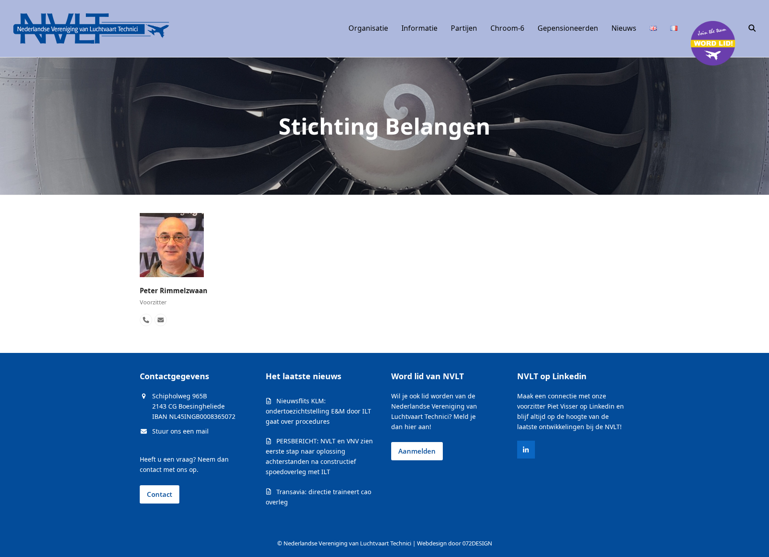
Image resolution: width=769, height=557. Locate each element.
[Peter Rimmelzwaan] (172, 244)
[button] (752, 28)
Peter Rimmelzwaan (173, 290)
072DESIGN (477, 543)
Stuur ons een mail (180, 431)
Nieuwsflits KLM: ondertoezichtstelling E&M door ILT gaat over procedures (318, 411)
